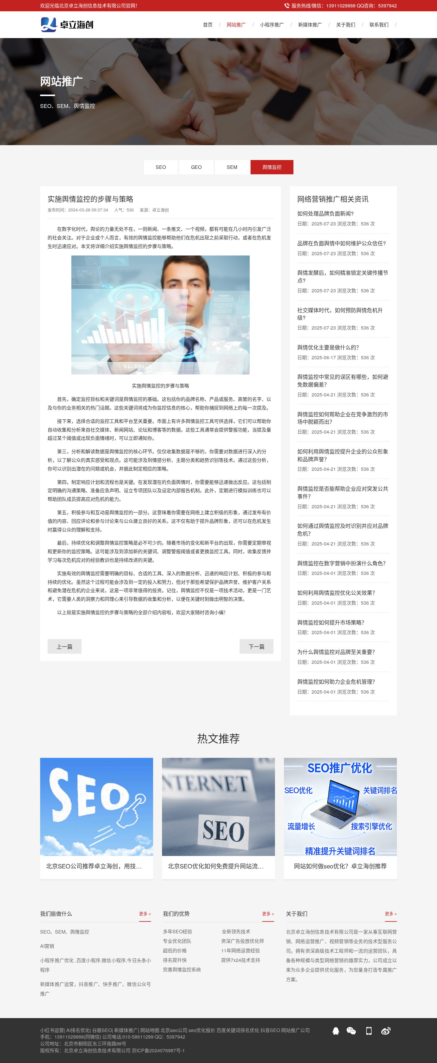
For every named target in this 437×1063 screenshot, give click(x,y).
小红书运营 (52, 1030)
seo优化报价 (201, 1030)
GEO (196, 167)
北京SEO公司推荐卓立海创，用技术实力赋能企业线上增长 (123, 866)
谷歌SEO (102, 1030)
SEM (232, 167)
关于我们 (345, 24)
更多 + (145, 913)
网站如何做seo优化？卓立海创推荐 (340, 866)
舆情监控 (272, 167)
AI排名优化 (78, 1030)
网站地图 (149, 1030)
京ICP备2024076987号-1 (158, 1050)
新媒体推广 (310, 24)
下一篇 (257, 646)
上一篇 (64, 646)
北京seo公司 (174, 1030)
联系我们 (379, 24)
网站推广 (236, 24)
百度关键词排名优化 (237, 1030)
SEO (161, 167)
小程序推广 (272, 24)
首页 (208, 24)
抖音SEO (270, 1030)
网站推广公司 (295, 1030)
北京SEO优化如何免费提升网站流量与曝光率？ (230, 866)
